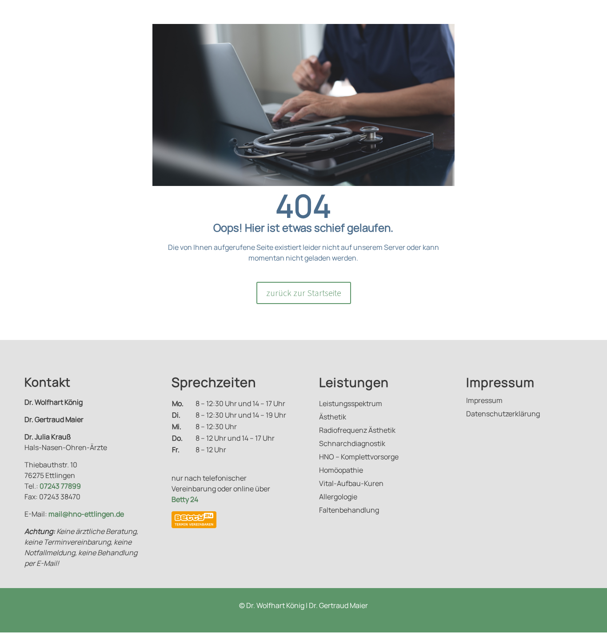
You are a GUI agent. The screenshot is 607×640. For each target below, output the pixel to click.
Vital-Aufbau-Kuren (351, 484)
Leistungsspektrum (350, 404)
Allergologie (338, 498)
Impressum (484, 401)
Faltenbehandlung (349, 511)
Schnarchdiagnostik (352, 444)
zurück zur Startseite (303, 292)
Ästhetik (332, 418)
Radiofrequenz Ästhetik (357, 431)
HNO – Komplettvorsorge (359, 458)
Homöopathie (341, 471)
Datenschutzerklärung (503, 415)
